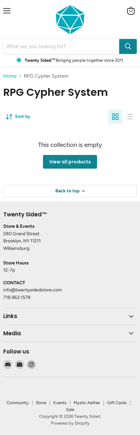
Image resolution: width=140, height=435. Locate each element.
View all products (70, 162)
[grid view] (115, 116)
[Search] (128, 46)
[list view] (129, 116)
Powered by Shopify (70, 423)
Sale (70, 409)
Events (59, 402)
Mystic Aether (87, 402)
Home (10, 76)
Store (41, 402)
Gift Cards (117, 402)
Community (18, 402)
